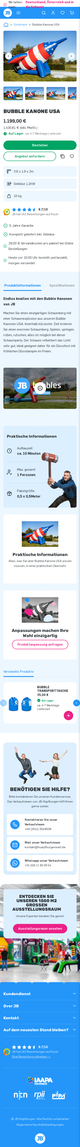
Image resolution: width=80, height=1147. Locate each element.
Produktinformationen (22, 285)
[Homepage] (7, 13)
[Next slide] (76, 703)
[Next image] (71, 56)
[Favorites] (62, 12)
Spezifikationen (61, 285)
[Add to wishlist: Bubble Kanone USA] (72, 156)
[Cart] (72, 12)
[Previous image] (8, 56)
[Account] (53, 12)
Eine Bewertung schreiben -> (31, 1056)
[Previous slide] (3, 703)
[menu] (18, 12)
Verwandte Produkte (18, 671)
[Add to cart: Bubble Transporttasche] (68, 715)
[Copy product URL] (62, 156)
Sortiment (20, 24)
